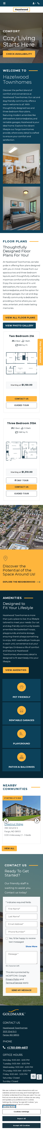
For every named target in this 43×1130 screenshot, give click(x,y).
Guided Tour (25, 405)
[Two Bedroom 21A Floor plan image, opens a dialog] (21, 363)
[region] (21, 1106)
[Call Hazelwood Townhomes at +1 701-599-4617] (38, 3)
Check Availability (19, 54)
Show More (31, 946)
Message (13, 954)
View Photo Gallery (19, 325)
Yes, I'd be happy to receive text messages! (22, 940)
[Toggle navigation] (4, 3)
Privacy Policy (12, 979)
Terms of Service (14, 982)
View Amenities (15, 670)
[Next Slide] (37, 821)
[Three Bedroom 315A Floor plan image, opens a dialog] (21, 450)
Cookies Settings (21, 1112)
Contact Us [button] (26, 398)
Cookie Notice (9, 1107)
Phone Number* (16, 932)
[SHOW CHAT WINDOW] (33, 1076)
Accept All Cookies (21, 1125)
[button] (34, 3)
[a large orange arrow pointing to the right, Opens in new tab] (14, 1012)
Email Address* (15, 924)
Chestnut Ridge (13, 824)
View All (9, 848)
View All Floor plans (20, 317)
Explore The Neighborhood (20, 582)
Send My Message (21, 990)
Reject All (21, 1119)
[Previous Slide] (6, 821)
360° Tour (26, 480)
